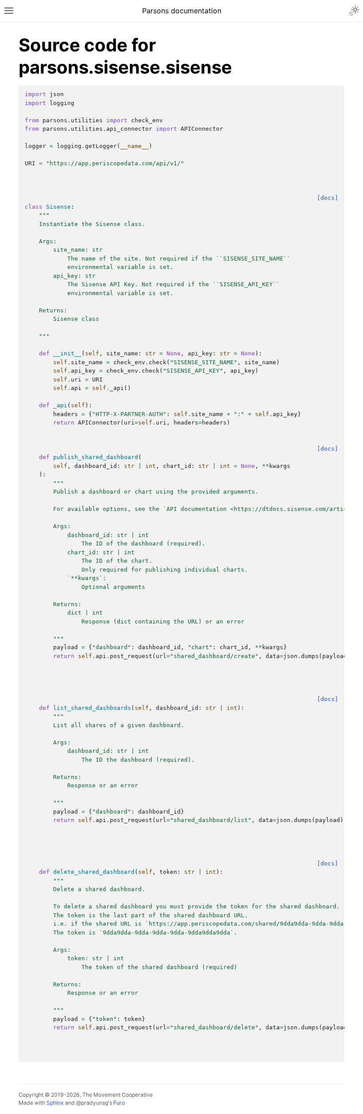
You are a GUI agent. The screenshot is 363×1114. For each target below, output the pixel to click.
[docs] (327, 198)
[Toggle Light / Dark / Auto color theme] (354, 10)
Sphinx (55, 1102)
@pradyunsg (92, 1102)
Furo (119, 1102)
